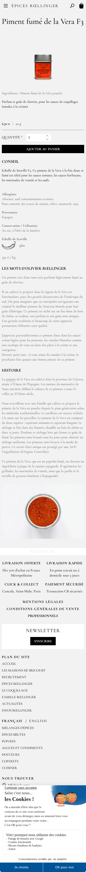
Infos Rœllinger (17, 710)
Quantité (11, 137)
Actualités (12, 704)
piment (11, 379)
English (38, 721)
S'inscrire (43, 641)
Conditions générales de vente (43, 609)
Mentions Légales (43, 602)
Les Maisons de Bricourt (24, 670)
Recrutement (14, 677)
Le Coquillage (15, 690)
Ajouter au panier (43, 149)
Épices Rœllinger (35, 5)
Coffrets (10, 761)
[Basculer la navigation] (5, 5)
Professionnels (43, 616)
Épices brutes (13, 734)
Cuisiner (9, 768)
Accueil (9, 664)
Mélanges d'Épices (18, 728)
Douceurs (10, 754)
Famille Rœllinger (19, 697)
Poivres (8, 741)
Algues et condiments (22, 748)
